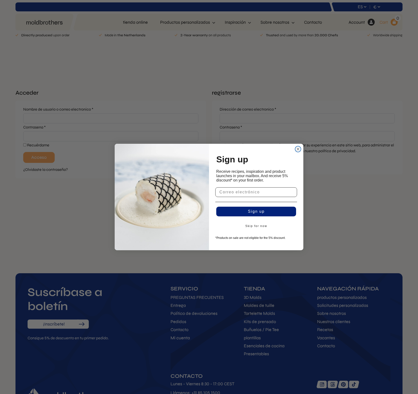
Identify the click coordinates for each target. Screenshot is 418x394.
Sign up (256, 211)
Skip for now (256, 226)
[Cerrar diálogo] (298, 149)
